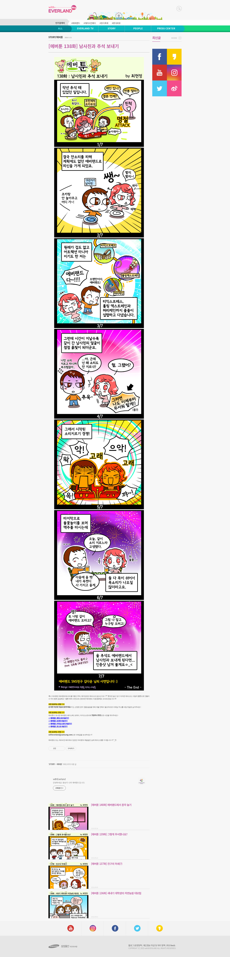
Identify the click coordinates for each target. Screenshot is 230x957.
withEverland (59, 779)
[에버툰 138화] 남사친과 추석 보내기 (83, 46)
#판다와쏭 (116, 23)
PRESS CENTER (166, 28)
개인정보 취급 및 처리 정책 (154, 945)
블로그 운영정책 (135, 945)
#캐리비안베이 (90, 23)
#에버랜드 (75, 23)
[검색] (179, 8)
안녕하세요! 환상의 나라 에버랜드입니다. (69, 782)
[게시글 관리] (61, 748)
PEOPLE (138, 28)
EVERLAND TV (85, 28)
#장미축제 (104, 23)
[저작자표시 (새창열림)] (77, 748)
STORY (112, 28)
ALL (60, 28)
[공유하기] (58, 748)
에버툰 (59, 764)
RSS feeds (171, 945)
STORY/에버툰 (55, 37)
